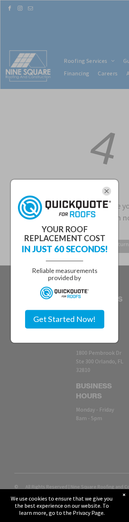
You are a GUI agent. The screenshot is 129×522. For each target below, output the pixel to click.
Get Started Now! (64, 319)
